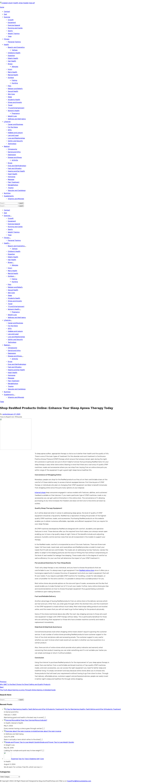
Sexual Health (13, 91)
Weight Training (13, 34)
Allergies (15, 67)
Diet (5, 14)
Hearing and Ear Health (16, 171)
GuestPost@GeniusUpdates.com (79, 781)
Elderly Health (13, 58)
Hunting (15, 83)
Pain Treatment (13, 182)
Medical (7, 146)
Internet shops (40, 492)
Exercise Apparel (14, 25)
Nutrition (7, 193)
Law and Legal (13, 135)
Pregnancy (16, 113)
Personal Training (14, 42)
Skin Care (11, 94)
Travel (10, 105)
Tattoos (14, 50)
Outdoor (11, 78)
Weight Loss (12, 116)
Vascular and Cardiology (17, 190)
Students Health (14, 100)
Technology (12, 144)
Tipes (2, 402)
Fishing (14, 80)
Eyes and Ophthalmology (17, 166)
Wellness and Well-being (17, 119)
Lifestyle (7, 122)
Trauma (10, 188)
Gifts (10, 130)
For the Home (13, 127)
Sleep (10, 97)
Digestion (11, 56)
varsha (4, 414)
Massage (11, 179)
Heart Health (12, 174)
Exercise (7, 17)
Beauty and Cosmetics (16, 47)
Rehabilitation (13, 185)
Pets (9, 86)
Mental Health (13, 75)
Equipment (12, 22)
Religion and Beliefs (15, 89)
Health (6, 45)
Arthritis (15, 160)
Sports (10, 31)
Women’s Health (13, 111)
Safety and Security (15, 141)
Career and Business (15, 124)
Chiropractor (12, 149)
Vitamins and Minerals (16, 199)
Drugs (10, 163)
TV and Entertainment (16, 108)
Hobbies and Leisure (15, 133)
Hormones (11, 177)
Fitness (6, 39)
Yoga (9, 36)
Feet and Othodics (14, 168)
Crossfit (11, 20)
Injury (10, 69)
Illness (10, 64)
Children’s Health (14, 53)
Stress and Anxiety (15, 102)
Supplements (9, 196)
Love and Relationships (16, 138)
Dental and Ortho (14, 152)
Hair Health (12, 61)
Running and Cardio (15, 28)
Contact (7, 11)
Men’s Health (12, 72)
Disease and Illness (15, 157)
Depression (12, 155)
